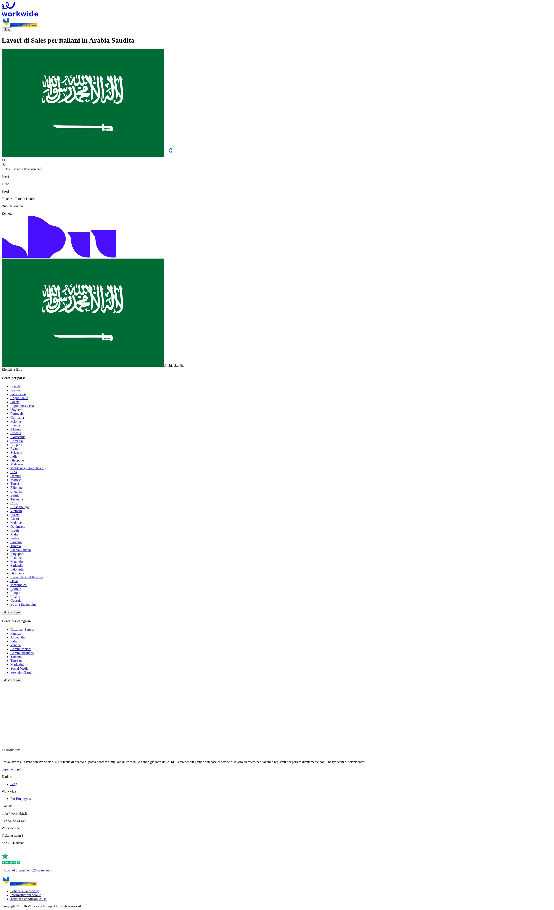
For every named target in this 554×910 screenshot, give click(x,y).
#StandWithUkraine (23, 25)
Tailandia (16, 499)
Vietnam (16, 511)
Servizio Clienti (21, 672)
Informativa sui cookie (25, 895)
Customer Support (22, 629)
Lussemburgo (19, 507)
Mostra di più (11, 612)
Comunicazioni (20, 649)
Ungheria (16, 410)
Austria (15, 519)
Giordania (17, 573)
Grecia (14, 402)
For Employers (20, 799)
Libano (15, 596)
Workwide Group (40, 906)
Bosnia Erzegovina (23, 604)
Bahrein (15, 589)
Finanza (15, 633)
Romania (16, 441)
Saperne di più (11, 769)
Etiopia (15, 593)
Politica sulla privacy (24, 891)
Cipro (14, 503)
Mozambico (18, 585)
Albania (15, 429)
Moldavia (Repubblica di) (27, 468)
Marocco (16, 480)
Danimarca (17, 526)
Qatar (14, 581)
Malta (14, 534)
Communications (22, 653)
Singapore (17, 554)
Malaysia (16, 464)
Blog (13, 784)
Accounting (18, 637)
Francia (15, 386)
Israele (14, 530)
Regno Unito (19, 398)
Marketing (17, 664)
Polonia (15, 421)
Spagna (15, 390)
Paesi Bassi (18, 394)
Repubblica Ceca (22, 406)
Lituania (16, 491)
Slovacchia (17, 437)
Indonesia (17, 569)
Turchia (15, 546)
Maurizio (16, 561)
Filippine (16, 487)
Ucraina (15, 476)
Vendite (15, 645)
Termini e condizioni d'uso (28, 899)
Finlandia (16, 565)
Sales (14, 641)
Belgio (14, 495)
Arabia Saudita (20, 550)
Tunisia (15, 484)
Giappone (17, 460)
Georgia (15, 600)
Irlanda (15, 425)
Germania (17, 417)
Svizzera (16, 452)
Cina (13, 472)
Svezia (14, 515)
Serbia (14, 538)
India (13, 456)
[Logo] (277, 9)
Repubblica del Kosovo (26, 577)
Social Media (19, 668)
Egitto (14, 448)
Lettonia (16, 558)
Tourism (16, 660)
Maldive (16, 522)
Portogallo (17, 413)
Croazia (15, 433)
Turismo (16, 657)
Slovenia (16, 542)
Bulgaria (16, 445)
